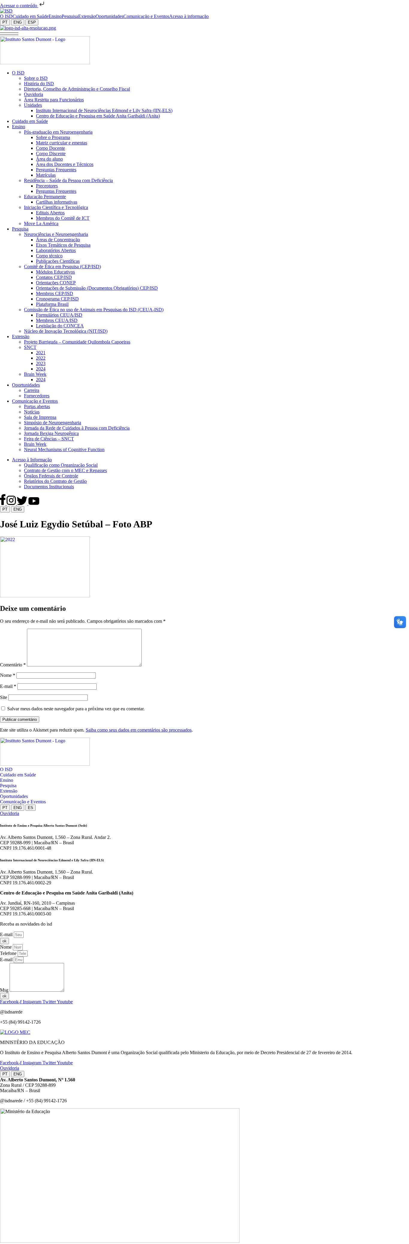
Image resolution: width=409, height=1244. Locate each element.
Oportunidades (14, 796)
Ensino (6, 780)
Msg (5, 990)
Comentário (13, 664)
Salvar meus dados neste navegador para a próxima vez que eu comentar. (76, 708)
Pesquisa (8, 785)
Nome (7, 675)
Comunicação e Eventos (23, 801)
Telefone (9, 953)
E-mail (8, 686)
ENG (17, 22)
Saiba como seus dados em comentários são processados (139, 729)
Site (3, 697)
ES (30, 807)
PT (4, 22)
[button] (9, 33)
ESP (32, 22)
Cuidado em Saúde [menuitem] (31, 16)
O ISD (6, 769)
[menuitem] (6, 16)
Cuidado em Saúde (18, 774)
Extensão (8, 790)
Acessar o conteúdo (19, 5)
